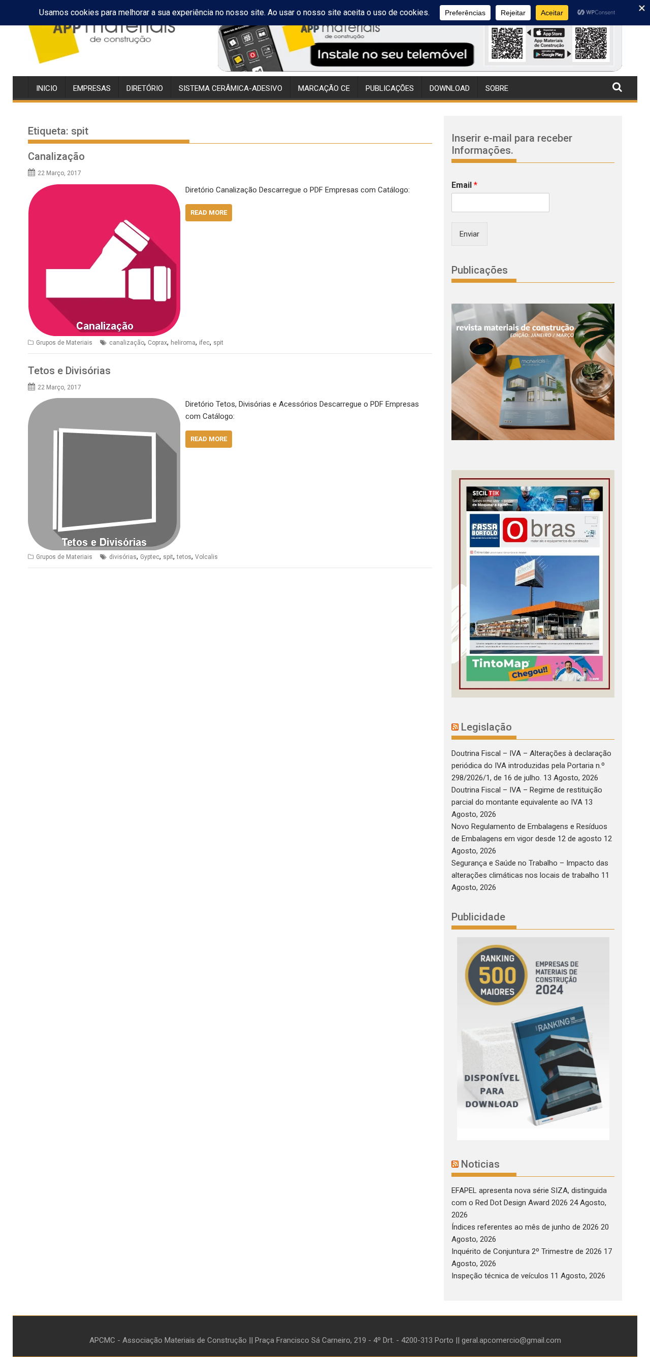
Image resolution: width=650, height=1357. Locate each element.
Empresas (92, 88)
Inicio (46, 88)
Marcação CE (324, 88)
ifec (204, 342)
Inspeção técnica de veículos (499, 1275)
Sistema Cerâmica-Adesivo (230, 88)
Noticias (480, 1164)
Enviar (469, 234)
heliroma (183, 342)
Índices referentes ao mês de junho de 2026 (525, 1227)
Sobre (496, 88)
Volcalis (206, 556)
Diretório (144, 88)
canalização (126, 342)
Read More (208, 212)
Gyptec (149, 556)
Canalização (56, 156)
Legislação (486, 727)
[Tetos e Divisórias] (104, 404)
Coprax (157, 342)
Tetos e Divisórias (69, 371)
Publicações (390, 88)
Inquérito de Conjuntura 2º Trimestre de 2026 (526, 1251)
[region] (420, 42)
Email (464, 185)
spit (218, 342)
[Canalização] (104, 189)
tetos (184, 556)
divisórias (123, 556)
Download (450, 88)
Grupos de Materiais (64, 342)
